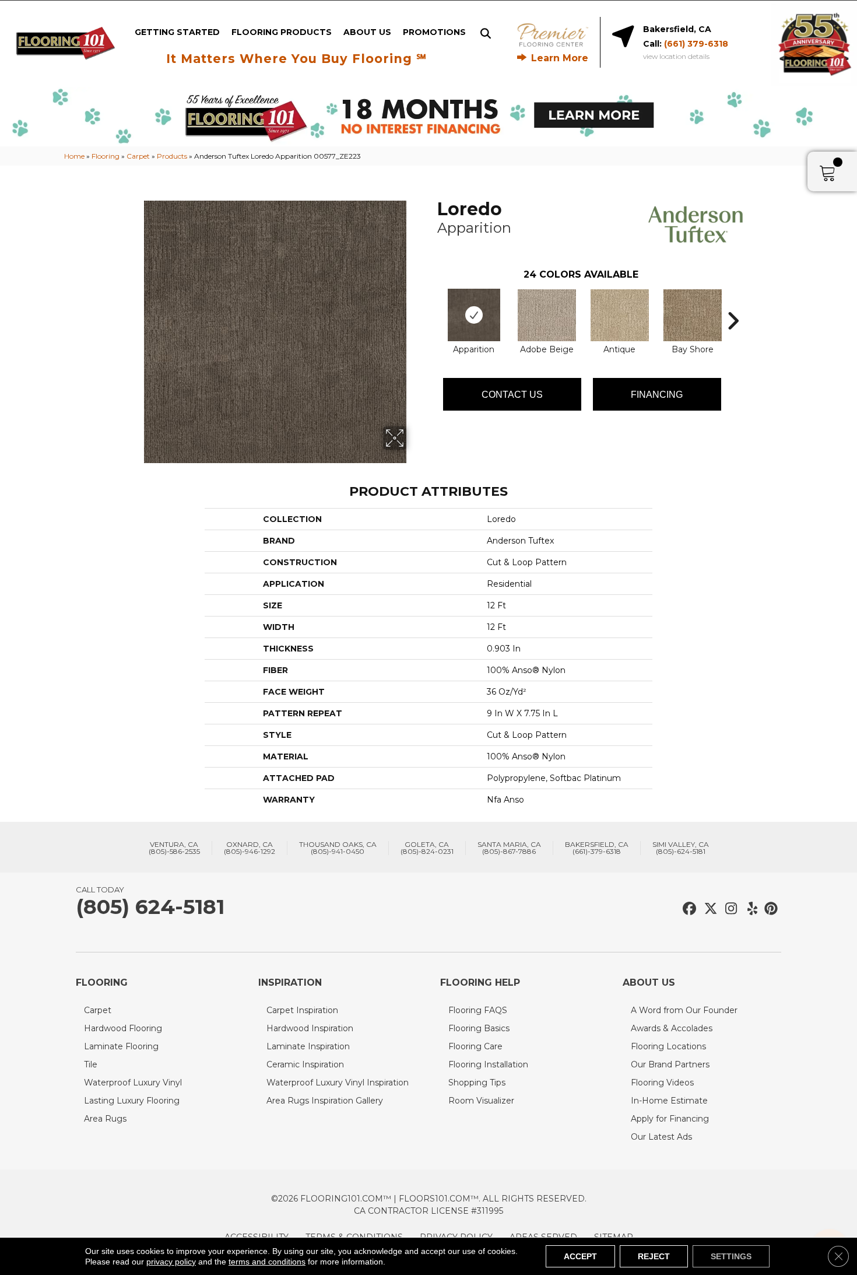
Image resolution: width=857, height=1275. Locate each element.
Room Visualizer (481, 1100)
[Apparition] (474, 315)
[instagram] (728, 909)
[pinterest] (769, 909)
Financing (657, 395)
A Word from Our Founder (684, 1010)
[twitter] (708, 909)
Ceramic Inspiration (305, 1064)
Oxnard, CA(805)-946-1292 (249, 848)
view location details (676, 56)
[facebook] (687, 909)
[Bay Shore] (693, 315)
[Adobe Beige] (547, 315)
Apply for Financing (670, 1118)
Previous (431, 303)
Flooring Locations (668, 1046)
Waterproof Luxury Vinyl (133, 1082)
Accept (580, 1256)
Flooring (106, 156)
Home (74, 156)
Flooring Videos (662, 1082)
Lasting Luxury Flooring (132, 1100)
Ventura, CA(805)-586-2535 (174, 848)
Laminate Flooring (121, 1046)
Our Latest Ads (661, 1137)
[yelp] (748, 909)
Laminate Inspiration (308, 1046)
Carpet (138, 156)
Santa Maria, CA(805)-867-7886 (509, 848)
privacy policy (171, 1261)
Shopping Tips (476, 1082)
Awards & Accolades (671, 1028)
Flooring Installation (488, 1064)
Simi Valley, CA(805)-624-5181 (680, 848)
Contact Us (512, 395)
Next (733, 303)
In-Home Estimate (669, 1100)
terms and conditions (267, 1261)
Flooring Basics (479, 1028)
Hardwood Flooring (123, 1028)
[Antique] (620, 315)
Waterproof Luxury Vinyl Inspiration (337, 1082)
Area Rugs (105, 1118)
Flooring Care (475, 1046)
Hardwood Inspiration (309, 1028)
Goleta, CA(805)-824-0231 (427, 848)
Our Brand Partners (670, 1064)
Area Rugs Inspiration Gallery (324, 1100)
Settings (731, 1256)
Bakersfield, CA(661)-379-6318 (596, 848)
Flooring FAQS (477, 1010)
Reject (654, 1256)
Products (172, 156)
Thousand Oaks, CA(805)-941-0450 (338, 848)
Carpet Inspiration (302, 1010)
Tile (90, 1064)
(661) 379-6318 (696, 43)
